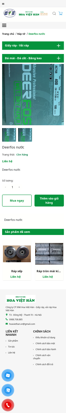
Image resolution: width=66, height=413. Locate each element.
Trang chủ (8, 33)
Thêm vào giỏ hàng (49, 201)
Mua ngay (17, 200)
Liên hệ (7, 161)
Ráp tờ (21, 33)
